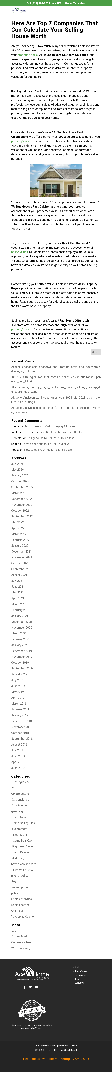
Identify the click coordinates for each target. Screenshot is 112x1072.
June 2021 (18, 586)
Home (49, 1050)
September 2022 (22, 516)
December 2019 (21, 651)
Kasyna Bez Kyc (21, 840)
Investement (19, 829)
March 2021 (19, 604)
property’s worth (21, 141)
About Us (79, 983)
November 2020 (21, 627)
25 (12, 788)
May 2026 (17, 469)
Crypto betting (20, 794)
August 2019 (19, 674)
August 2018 (19, 744)
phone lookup (20, 875)
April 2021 (17, 598)
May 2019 (17, 692)
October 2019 (20, 662)
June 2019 (18, 686)
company (27, 1025)
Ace (44, 1050)
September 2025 (22, 487)
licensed (37, 1025)
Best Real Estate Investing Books (60, 432)
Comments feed (21, 942)
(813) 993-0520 (41, 3)
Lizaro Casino (20, 852)
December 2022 (21, 499)
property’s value (28, 55)
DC (55, 1046)
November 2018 (21, 727)
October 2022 (20, 510)
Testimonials (81, 975)
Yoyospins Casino (22, 916)
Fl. (78, 1046)
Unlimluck (17, 910)
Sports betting (20, 905)
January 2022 (19, 545)
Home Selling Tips (23, 823)
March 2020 (19, 633)
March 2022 (19, 534)
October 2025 (20, 481)
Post (14, 881)
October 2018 (20, 733)
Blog (77, 979)
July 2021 (17, 580)
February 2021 (20, 610)
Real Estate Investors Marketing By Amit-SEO (56, 1059)
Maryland (63, 1046)
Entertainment (20, 805)
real (43, 1025)
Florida (36, 1046)
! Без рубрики (20, 782)
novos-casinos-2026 (24, 864)
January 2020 (19, 645)
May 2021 (17, 592)
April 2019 (17, 697)
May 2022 (17, 522)
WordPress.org (21, 948)
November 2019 (21, 657)
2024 (39, 1050)
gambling (17, 811)
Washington (47, 1046)
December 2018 (21, 721)
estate (49, 1025)
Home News (19, 817)
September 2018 (22, 738)
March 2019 (19, 703)
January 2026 (19, 475)
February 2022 (20, 540)
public (15, 893)
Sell (77, 967)
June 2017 (18, 768)
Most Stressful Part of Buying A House (50, 426)
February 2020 (20, 639)
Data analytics (20, 799)
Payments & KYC (22, 870)
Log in (15, 930)
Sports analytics (21, 899)
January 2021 (19, 616)
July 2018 (17, 750)
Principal (16, 1025)
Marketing (17, 858)
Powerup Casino (21, 887)
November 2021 (21, 557)
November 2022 (21, 504)
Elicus (72, 1050)
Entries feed (19, 936)
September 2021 (22, 569)
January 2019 (19, 715)
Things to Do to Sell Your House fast (50, 438)
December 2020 (21, 621)
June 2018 (18, 756)
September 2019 (22, 668)
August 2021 (19, 575)
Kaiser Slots (19, 834)
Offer (56, 1050)
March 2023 (19, 493)
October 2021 (20, 563)
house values (19, 252)
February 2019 (20, 709)
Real (62, 1050)
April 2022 (17, 528)
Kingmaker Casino (22, 846)
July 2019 (17, 680)
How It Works (81, 971)
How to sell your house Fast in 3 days (45, 444)
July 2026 (17, 464)
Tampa (73, 1046)
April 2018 (17, 762)
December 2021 (21, 551)
